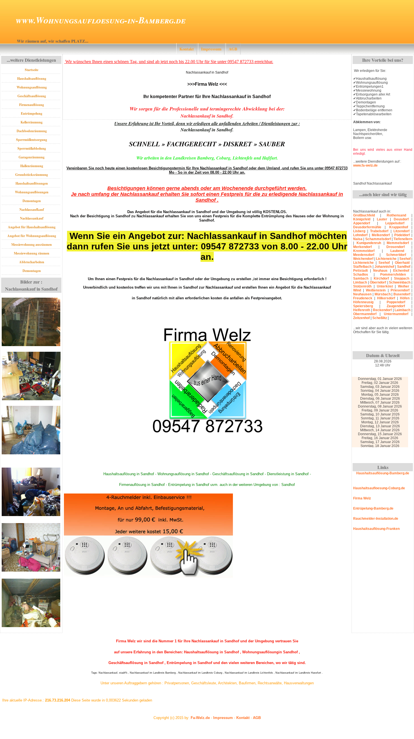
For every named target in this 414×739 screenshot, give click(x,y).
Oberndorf (378, 282)
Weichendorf (363, 259)
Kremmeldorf (364, 251)
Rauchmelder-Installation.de (375, 519)
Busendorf (401, 294)
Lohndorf (360, 235)
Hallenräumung (31, 165)
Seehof (405, 259)
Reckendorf (382, 310)
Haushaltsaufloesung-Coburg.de (379, 488)
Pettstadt (360, 271)
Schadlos (360, 274)
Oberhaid (402, 263)
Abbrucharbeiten (31, 262)
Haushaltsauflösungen (31, 183)
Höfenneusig (363, 302)
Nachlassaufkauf (31, 209)
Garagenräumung (31, 157)
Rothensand (396, 215)
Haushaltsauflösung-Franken (376, 529)
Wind (357, 290)
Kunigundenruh (369, 243)
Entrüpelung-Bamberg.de (373, 508)
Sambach (360, 278)
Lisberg (359, 231)
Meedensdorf (363, 255)
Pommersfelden (393, 274)
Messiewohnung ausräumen (31, 244)
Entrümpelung (31, 113)
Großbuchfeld (364, 215)
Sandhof (403, 267)
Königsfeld (361, 219)
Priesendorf (400, 290)
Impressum (211, 49)
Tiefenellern (402, 239)
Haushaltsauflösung (31, 78)
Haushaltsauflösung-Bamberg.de (382, 473)
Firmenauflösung (31, 104)
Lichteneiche (386, 259)
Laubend (397, 251)
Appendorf (361, 223)
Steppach (401, 278)
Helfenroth (361, 310)
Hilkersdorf (386, 298)
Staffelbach (362, 267)
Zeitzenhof (361, 318)
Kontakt (186, 49)
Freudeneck (362, 298)
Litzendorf (401, 231)
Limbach (360, 282)
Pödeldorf (402, 235)
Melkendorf (381, 235)
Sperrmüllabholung (31, 148)
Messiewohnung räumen (31, 253)
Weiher (403, 286)
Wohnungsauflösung (32, 87)
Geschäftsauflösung (31, 96)
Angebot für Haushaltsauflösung (31, 227)
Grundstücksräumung (31, 174)
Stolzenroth (362, 286)
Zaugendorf (396, 306)
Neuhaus (380, 271)
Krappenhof (398, 227)
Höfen (404, 298)
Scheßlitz (379, 318)
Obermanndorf (365, 314)
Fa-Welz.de (200, 718)
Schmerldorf (396, 255)
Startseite (31, 69)
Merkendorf (362, 247)
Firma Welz (362, 498)
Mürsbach (383, 294)
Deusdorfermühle (367, 227)
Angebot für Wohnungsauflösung (31, 235)
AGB (233, 49)
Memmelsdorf (398, 243)
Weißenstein (376, 290)
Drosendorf (395, 247)
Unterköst (385, 286)
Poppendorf (396, 302)
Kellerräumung (32, 122)
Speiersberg (363, 306)
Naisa (357, 239)
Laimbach (402, 310)
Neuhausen (362, 294)
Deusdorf (401, 219)
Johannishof (384, 267)
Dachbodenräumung (32, 131)
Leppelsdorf (394, 223)
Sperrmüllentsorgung (31, 139)
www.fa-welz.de (365, 165)
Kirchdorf (381, 278)
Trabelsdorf (379, 231)
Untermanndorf (396, 314)
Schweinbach (399, 282)
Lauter (382, 219)
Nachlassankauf (31, 218)
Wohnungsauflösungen (31, 192)
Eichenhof (401, 271)
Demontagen (32, 200)
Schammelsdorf (378, 239)
